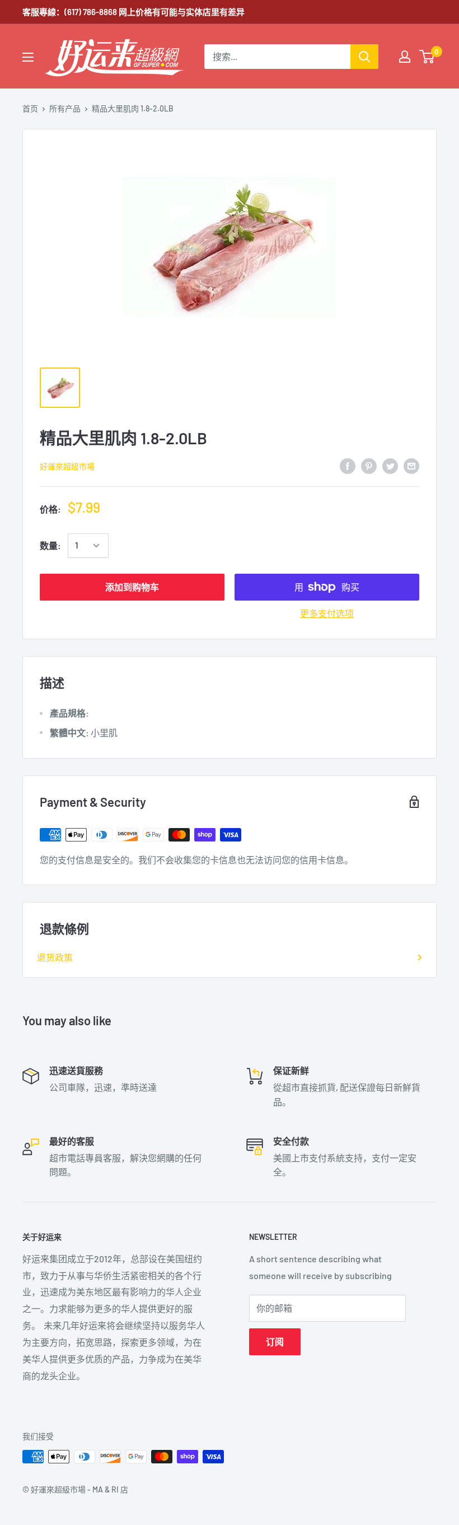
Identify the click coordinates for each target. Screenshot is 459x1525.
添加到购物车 (132, 587)
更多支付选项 (327, 613)
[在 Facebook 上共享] (347, 465)
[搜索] (364, 56)
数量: (50, 545)
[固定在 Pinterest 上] (369, 465)
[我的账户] (404, 56)
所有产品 (65, 108)
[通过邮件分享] (411, 465)
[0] (427, 56)
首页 (30, 108)
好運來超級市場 (67, 466)
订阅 (275, 1341)
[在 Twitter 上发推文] (390, 465)
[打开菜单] (28, 57)
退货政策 (55, 957)
